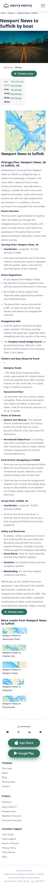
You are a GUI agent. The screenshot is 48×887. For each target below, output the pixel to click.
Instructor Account (12, 820)
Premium (6, 801)
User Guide (7, 834)
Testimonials (8, 781)
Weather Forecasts (11, 815)
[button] (43, 5)
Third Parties (8, 852)
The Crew (6, 768)
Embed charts (9, 811)
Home (3, 13)
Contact (6, 786)
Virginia (11, 13)
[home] (21, 5)
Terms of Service (10, 843)
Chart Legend (9, 838)
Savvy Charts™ (9, 807)
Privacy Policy (9, 847)
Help (4, 856)
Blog (4, 777)
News (5, 773)
